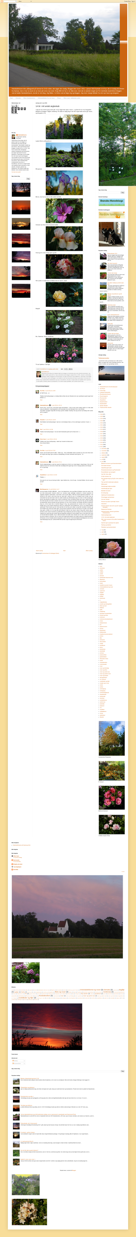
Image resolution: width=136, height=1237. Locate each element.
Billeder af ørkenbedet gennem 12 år (30, 1078)
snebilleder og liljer (105, 681)
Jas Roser (102, 388)
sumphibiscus (103, 700)
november (104, 450)
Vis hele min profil (16, 172)
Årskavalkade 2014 (112, 253)
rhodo (101, 660)
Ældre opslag (89, 550)
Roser (59, 98)
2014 (101, 440)
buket (101, 583)
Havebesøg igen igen (106, 488)
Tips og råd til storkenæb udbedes (109, 482)
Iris (100, 624)
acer (101, 566)
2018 (101, 431)
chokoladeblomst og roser (106, 587)
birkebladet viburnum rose (106, 577)
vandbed (102, 709)
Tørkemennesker (104, 358)
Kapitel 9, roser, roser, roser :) (28, 1159)
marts (103, 534)
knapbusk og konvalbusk (106, 634)
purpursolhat (103, 655)
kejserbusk (102, 630)
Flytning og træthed (106, 525)
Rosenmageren (104, 396)
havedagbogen (17, 867)
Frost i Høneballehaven (113, 314)
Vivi (41, 429)
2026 (101, 414)
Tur (101, 707)
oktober (103, 453)
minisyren (102, 639)
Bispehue (102, 579)
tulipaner (102, 705)
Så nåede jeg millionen (26, 1105)
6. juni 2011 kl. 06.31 (52, 439)
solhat (101, 687)
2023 (101, 420)
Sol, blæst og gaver (112, 263)
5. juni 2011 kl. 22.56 (48, 429)
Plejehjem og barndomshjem (108, 527)
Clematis (18, 98)
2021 (101, 425)
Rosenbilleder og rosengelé (108, 472)
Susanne (42, 419)
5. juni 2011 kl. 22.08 (50, 390)
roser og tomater (104, 675)
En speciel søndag (18, 857)
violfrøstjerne (103, 711)
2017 (101, 433)
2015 (101, 438)
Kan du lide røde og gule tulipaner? (29, 1150)
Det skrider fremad (106, 465)
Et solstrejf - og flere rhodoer (28, 1132)
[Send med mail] (65, 369)
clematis (102, 589)
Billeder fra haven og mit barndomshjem (111, 463)
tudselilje (102, 704)
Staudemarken (103, 401)
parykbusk (102, 645)
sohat (101, 685)
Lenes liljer (102, 390)
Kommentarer (17, 1063)
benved (102, 575)
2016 (101, 435)
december (104, 448)
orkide (101, 643)
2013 (101, 442)
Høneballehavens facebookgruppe (108, 386)
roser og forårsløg (104, 668)
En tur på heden (17, 861)
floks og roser (103, 606)
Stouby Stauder (104, 405)
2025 (101, 416)
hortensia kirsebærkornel (106, 619)
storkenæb (102, 696)
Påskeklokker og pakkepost (27, 1087)
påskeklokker (103, 656)
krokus (101, 636)
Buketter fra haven (105, 490)
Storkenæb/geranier (106, 515)
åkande (102, 717)
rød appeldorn (103, 677)
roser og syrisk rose (105, 672)
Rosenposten (103, 398)
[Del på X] (68, 369)
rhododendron (103, 662)
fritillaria (102, 607)
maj (102, 530)
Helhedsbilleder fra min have (46, 98)
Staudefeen (43, 475)
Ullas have (16, 856)
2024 (101, 418)
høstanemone (103, 623)
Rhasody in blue (104, 658)
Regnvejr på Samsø (106, 509)
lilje (101, 638)
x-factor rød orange (112, 273)
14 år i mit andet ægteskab (108, 517)
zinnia (101, 713)
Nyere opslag (39, 550)
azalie (101, 573)
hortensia (102, 617)
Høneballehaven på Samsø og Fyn (21, 845)
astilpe (101, 572)
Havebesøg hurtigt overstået (108, 486)
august (103, 457)
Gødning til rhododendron (107, 495)
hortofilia (16, 869)
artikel (101, 570)
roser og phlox (103, 670)
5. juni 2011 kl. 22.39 (50, 419)
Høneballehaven (44, 405)
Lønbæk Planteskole (105, 392)
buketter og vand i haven (106, 585)
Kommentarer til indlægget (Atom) (50, 553)
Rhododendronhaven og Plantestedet (110, 470)
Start (11, 98)
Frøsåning (102, 611)
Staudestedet (103, 403)
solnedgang (103, 688)
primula (102, 653)
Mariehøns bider (112, 305)
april (102, 532)
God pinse (103, 503)
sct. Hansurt (103, 679)
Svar (41, 400)
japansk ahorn (103, 626)
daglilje (102, 592)
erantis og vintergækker (106, 604)
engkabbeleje (103, 602)
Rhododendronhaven (105, 394)
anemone (102, 568)
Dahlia (101, 596)
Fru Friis (42, 390)
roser (101, 666)
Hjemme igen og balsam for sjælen (110, 522)
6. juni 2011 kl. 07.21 (56, 462)
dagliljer (102, 594)
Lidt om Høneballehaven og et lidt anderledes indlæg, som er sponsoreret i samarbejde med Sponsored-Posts (48, 1114)
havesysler (16, 860)
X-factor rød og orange (113, 333)
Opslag (16, 1060)
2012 (101, 444)
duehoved (102, 598)
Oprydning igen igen (106, 467)
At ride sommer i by (106, 476)
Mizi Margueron (44, 489)
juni (102, 461)
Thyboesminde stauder (105, 407)
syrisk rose (102, 702)
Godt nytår (110, 323)
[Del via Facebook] (70, 369)
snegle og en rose (104, 683)
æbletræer (102, 715)
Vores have (43, 439)
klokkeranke (103, 632)
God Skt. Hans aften (106, 474)
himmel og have (104, 615)
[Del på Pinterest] (72, 369)
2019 (101, 429)
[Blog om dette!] (66, 369)
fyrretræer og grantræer (106, 613)
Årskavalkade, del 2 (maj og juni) (29, 1123)
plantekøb (102, 651)
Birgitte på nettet (18, 864)
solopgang (102, 690)
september (104, 455)
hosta (101, 621)
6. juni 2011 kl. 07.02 (50, 450)
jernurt (101, 628)
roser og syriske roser (105, 673)
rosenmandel (103, 664)
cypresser (102, 590)
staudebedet (103, 694)
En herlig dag (104, 493)
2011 (101, 446)
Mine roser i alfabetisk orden (72, 98)
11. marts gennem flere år (27, 1141)
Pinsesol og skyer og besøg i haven (110, 501)
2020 (101, 427)
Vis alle (123, 871)
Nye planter (103, 641)
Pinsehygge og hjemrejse (107, 497)
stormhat (102, 698)
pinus (101, 647)
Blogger (74, 1170)
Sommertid (110, 343)
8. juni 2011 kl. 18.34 (52, 475)
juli (102, 459)
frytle (101, 609)
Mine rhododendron (29, 98)
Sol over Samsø (105, 499)
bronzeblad (103, 581)
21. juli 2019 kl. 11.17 (54, 489)
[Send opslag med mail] (61, 369)
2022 (101, 423)
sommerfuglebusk (104, 692)
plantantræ (102, 649)
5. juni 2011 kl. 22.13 (56, 405)
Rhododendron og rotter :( (27, 1096)
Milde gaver (104, 484)
